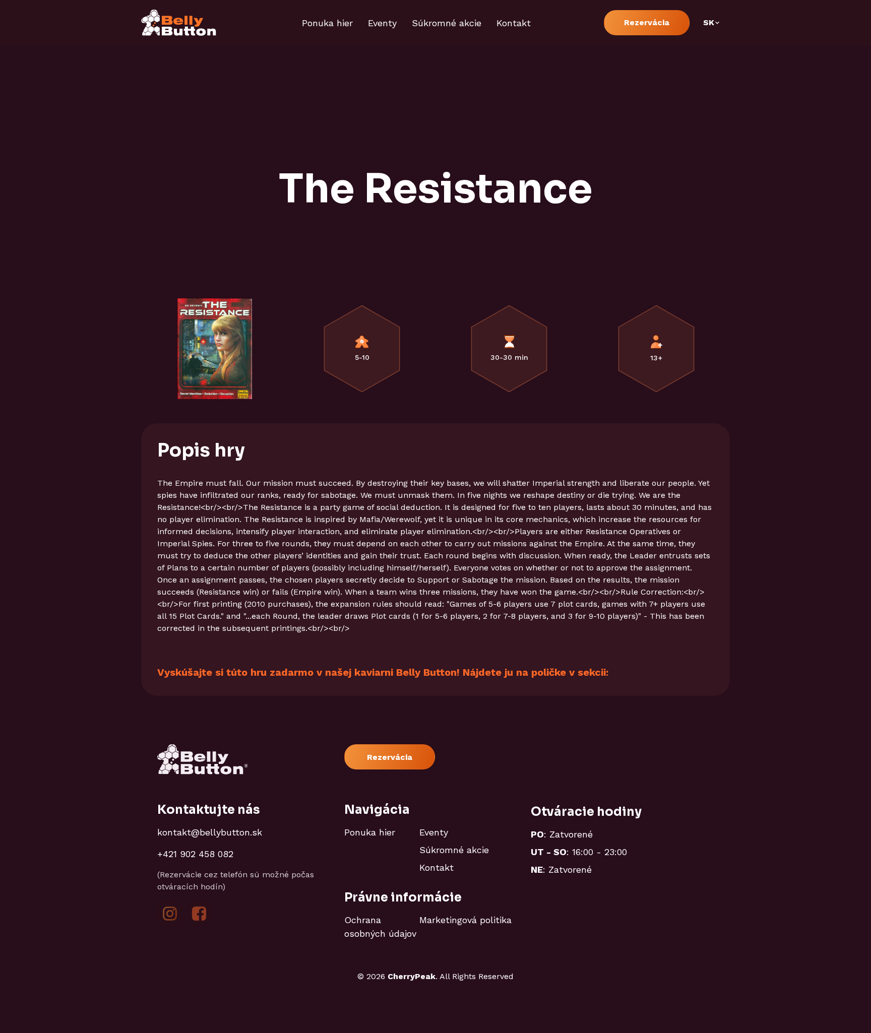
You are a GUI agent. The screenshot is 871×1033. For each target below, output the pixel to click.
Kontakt (513, 23)
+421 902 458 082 (195, 854)
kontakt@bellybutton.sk (209, 832)
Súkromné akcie (446, 23)
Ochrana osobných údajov (380, 927)
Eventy (382, 23)
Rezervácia (646, 22)
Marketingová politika (465, 920)
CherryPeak (412, 976)
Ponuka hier (327, 23)
